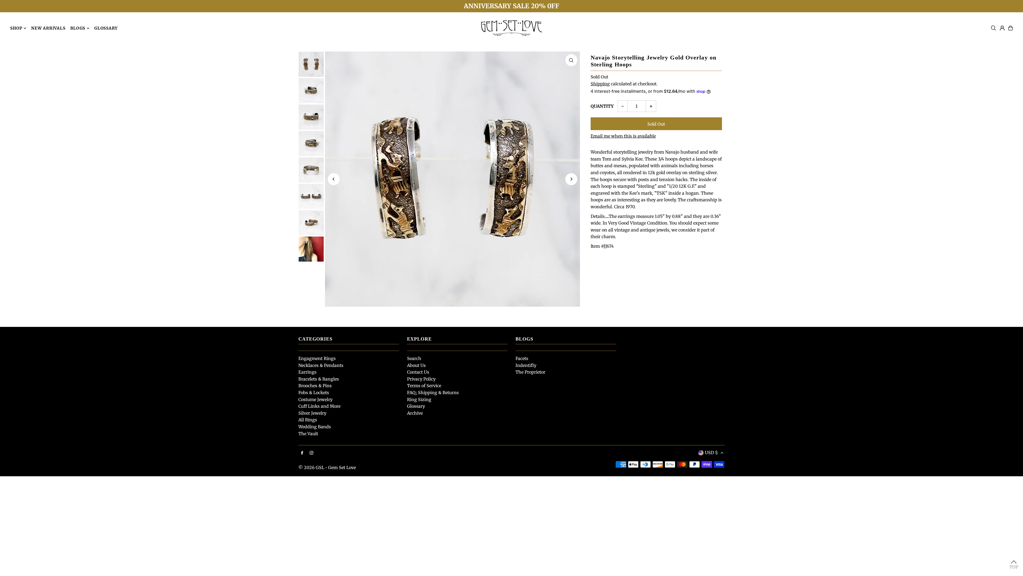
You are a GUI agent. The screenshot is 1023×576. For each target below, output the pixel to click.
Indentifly (525, 365)
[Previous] (334, 179)
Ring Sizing (419, 399)
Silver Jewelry (312, 413)
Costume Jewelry (315, 399)
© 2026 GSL (311, 467)
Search (414, 358)
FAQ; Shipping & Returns (433, 392)
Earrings (307, 372)
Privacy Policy (421, 379)
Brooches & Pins (315, 385)
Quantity (602, 106)
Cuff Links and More (319, 406)
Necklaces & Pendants (320, 365)
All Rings (307, 419)
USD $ (711, 452)
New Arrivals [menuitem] (48, 28)
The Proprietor (530, 372)
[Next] (571, 179)
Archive (415, 413)
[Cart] (1010, 28)
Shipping (600, 83)
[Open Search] (993, 28)
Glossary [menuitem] (106, 28)
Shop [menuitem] (16, 28)
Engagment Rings (317, 358)
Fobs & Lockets (313, 392)
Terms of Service (424, 385)
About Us (416, 365)
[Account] (1002, 28)
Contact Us (418, 372)
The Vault (308, 433)
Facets (521, 358)
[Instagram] (311, 453)
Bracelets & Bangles (318, 379)
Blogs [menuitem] (77, 28)
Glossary (416, 406)
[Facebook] (302, 453)
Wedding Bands (314, 426)
